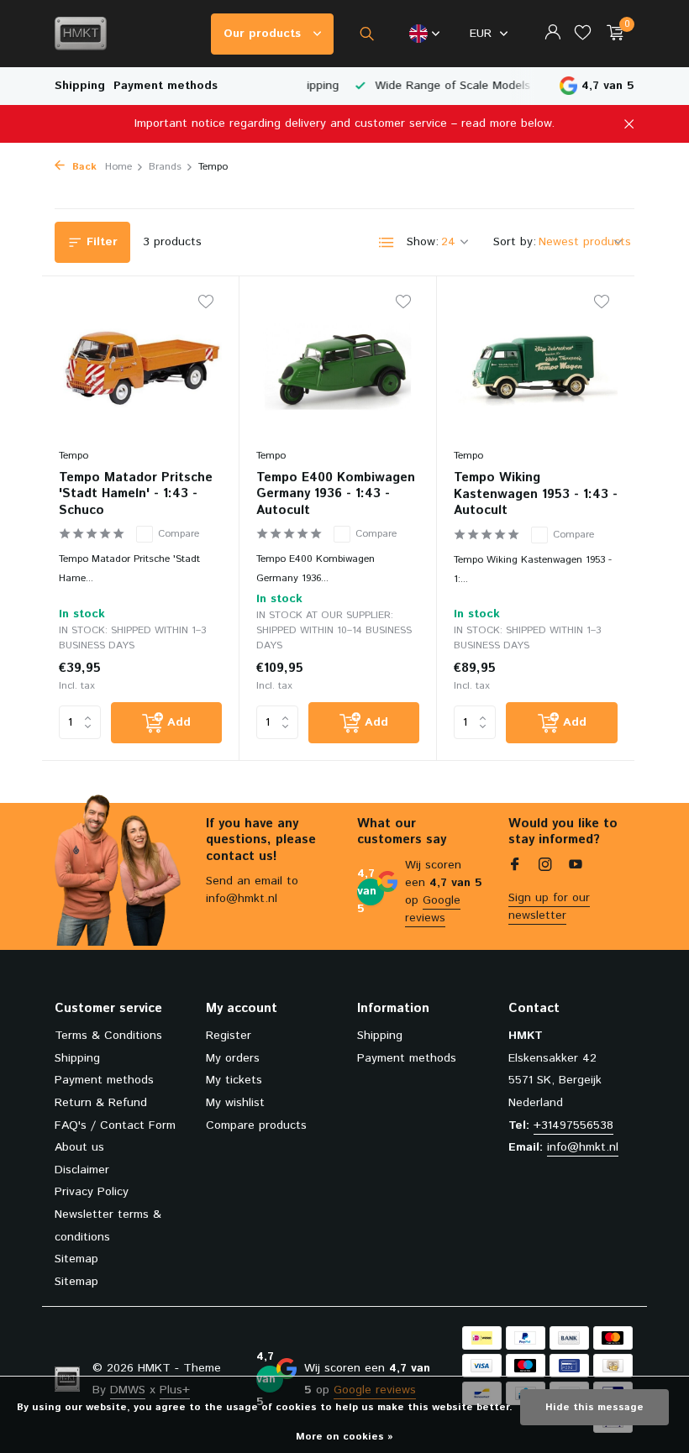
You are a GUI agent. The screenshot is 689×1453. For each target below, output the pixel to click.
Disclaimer (82, 1170)
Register (228, 1035)
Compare (178, 534)
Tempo (73, 455)
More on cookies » (344, 1436)
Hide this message (594, 1407)
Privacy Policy (92, 1191)
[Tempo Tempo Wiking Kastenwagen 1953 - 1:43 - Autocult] (536, 366)
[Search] (367, 33)
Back (83, 167)
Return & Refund (101, 1102)
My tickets (234, 1080)
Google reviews (432, 909)
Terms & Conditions (108, 1035)
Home (118, 167)
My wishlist (235, 1102)
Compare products (256, 1125)
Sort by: (514, 241)
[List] (386, 242)
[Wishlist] (583, 34)
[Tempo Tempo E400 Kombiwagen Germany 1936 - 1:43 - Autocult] (337, 366)
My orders (233, 1058)
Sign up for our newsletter (549, 906)
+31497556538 (573, 1125)
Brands (165, 167)
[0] (611, 34)
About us (79, 1147)
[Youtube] (575, 867)
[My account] (552, 34)
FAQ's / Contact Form (115, 1125)
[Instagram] (545, 867)
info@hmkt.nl (582, 1147)
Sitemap (76, 1259)
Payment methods (165, 85)
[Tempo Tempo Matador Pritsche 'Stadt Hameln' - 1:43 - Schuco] (140, 366)
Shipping (80, 85)
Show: (423, 241)
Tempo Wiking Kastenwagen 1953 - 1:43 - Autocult (536, 494)
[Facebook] (515, 867)
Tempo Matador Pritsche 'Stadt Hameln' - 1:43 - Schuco (136, 494)
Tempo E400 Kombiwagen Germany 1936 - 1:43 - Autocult (335, 494)
